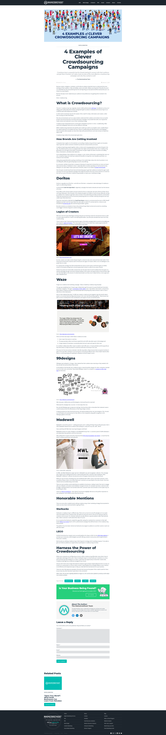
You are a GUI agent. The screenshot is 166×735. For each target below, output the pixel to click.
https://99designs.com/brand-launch (67, 399)
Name (58, 645)
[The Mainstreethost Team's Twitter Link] (73, 615)
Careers (106, 716)
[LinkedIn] (117, 733)
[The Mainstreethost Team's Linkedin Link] (77, 615)
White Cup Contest (64, 521)
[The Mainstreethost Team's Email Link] (81, 615)
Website (58, 655)
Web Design (86, 2)
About (113, 2)
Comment (59, 628)
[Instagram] (113, 733)
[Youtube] (121, 733)
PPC (98, 2)
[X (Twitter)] (115, 733)
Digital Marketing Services (69, 716)
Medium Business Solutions (90, 723)
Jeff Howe (93, 108)
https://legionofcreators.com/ (66, 257)
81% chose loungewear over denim (91, 435)
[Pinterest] (119, 733)
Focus (77, 580)
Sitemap (65, 733)
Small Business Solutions (89, 721)
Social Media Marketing (69, 728)
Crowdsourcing (68, 580)
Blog (105, 713)
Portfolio (86, 718)
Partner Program (87, 728)
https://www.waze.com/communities (67, 334)
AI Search (93, 2)
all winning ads (66, 203)
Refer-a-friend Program (109, 718)
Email (58, 650)
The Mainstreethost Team (83, 79)
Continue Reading (49, 704)
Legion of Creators (67, 223)
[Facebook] (111, 733)
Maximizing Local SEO (109, 725)
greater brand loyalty (100, 167)
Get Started (91, 594)
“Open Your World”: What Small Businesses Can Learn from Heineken (53, 698)
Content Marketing (68, 725)
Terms (62, 733)
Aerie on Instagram (66, 491)
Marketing (93, 580)
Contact (119, 2)
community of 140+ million (79, 289)
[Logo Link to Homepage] (54, 2)
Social (102, 2)
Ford (85, 580)
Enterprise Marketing (88, 725)
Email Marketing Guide (109, 728)
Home (65, 713)
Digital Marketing (83, 45)
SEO (80, 2)
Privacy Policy (57, 733)
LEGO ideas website (102, 535)
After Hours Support (108, 723)
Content (108, 2)
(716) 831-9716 (54, 723)
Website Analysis (108, 721)
